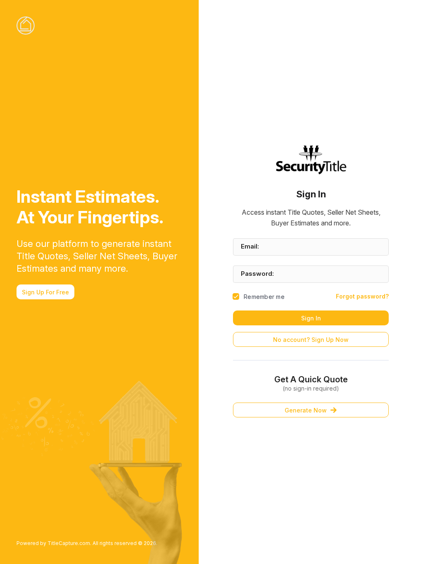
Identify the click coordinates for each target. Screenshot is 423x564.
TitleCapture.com (69, 543)
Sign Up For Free (45, 292)
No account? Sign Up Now (311, 339)
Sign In (311, 318)
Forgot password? (362, 296)
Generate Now (306, 410)
